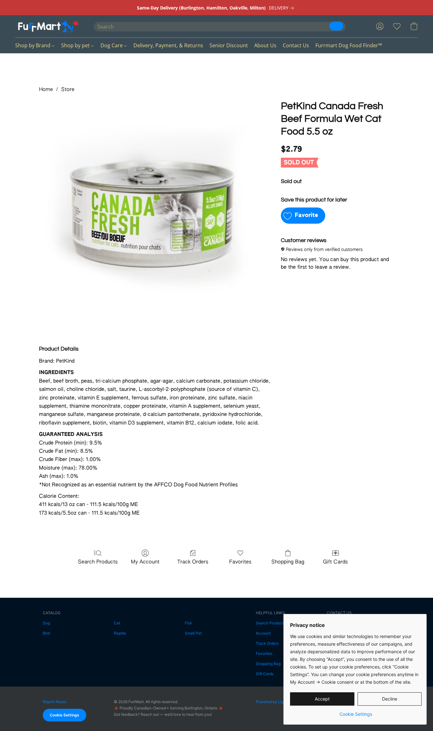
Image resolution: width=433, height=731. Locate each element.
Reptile (120, 633)
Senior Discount (229, 45)
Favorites (240, 562)
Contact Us (296, 45)
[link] (282, 8)
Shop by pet (76, 45)
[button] (48, 26)
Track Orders (192, 562)
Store (67, 89)
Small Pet (193, 633)
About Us (265, 45)
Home (46, 89)
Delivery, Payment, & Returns (168, 45)
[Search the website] (336, 26)
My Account (145, 562)
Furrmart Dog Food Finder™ (348, 45)
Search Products (98, 562)
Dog (46, 623)
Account (263, 633)
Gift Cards (335, 562)
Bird (46, 633)
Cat (117, 623)
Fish (188, 623)
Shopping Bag (287, 562)
